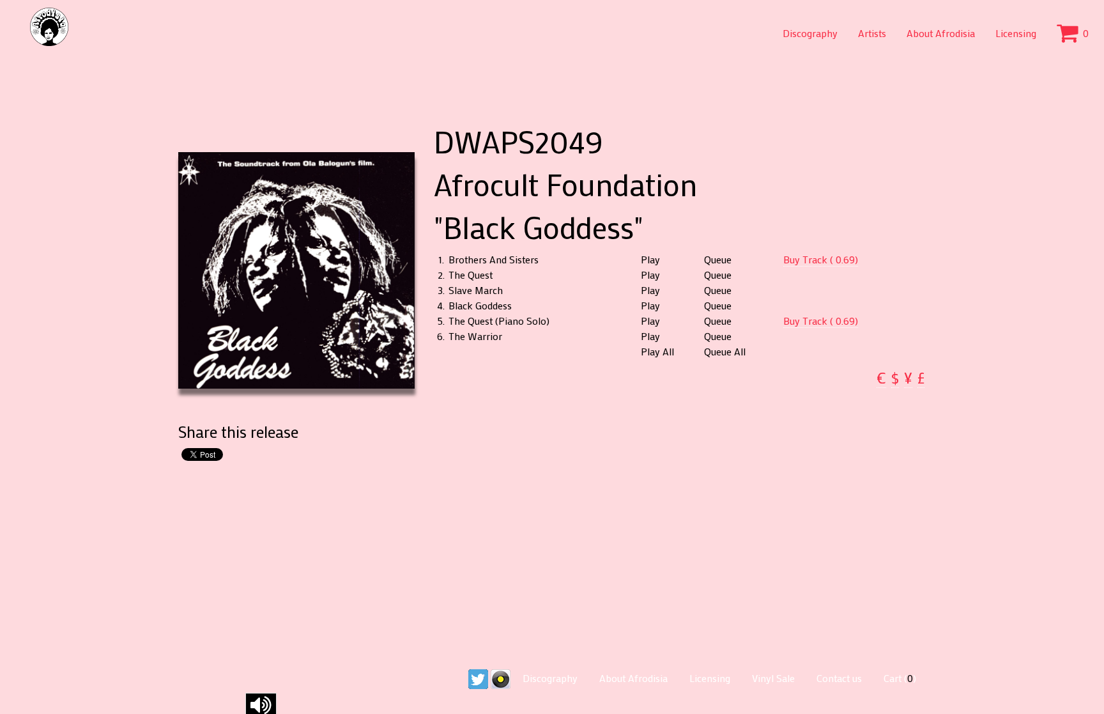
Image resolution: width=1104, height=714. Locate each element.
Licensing (1015, 33)
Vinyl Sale (773, 678)
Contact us (839, 678)
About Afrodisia (941, 33)
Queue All (725, 351)
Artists (872, 33)
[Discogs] (500, 678)
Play (650, 259)
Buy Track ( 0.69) (820, 259)
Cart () (900, 678)
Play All (657, 351)
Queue (718, 259)
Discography (810, 33)
